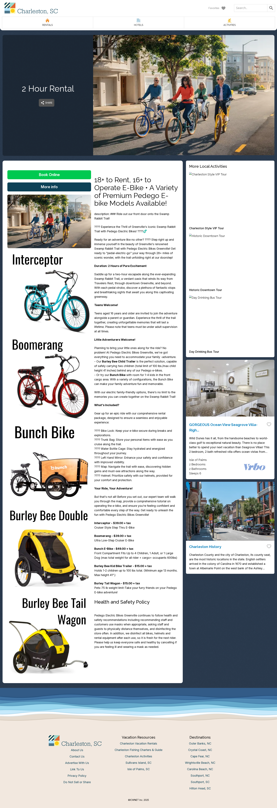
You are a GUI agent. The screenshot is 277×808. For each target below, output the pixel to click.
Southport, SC (200, 782)
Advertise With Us (77, 763)
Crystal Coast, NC (200, 750)
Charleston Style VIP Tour (206, 228)
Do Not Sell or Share (77, 782)
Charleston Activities (138, 756)
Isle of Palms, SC (138, 769)
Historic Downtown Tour (205, 290)
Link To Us (77, 769)
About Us (77, 750)
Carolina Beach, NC (200, 769)
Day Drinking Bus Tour (204, 351)
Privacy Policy (76, 775)
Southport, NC (200, 775)
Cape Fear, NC (200, 756)
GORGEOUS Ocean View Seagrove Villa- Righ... (223, 427)
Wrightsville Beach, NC (200, 762)
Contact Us (77, 756)
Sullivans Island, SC (138, 762)
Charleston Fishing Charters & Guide (138, 750)
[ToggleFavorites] (269, 424)
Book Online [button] (49, 174)
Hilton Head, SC (200, 788)
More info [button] (49, 187)
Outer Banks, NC (200, 743)
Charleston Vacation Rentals (138, 743)
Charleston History (205, 547)
